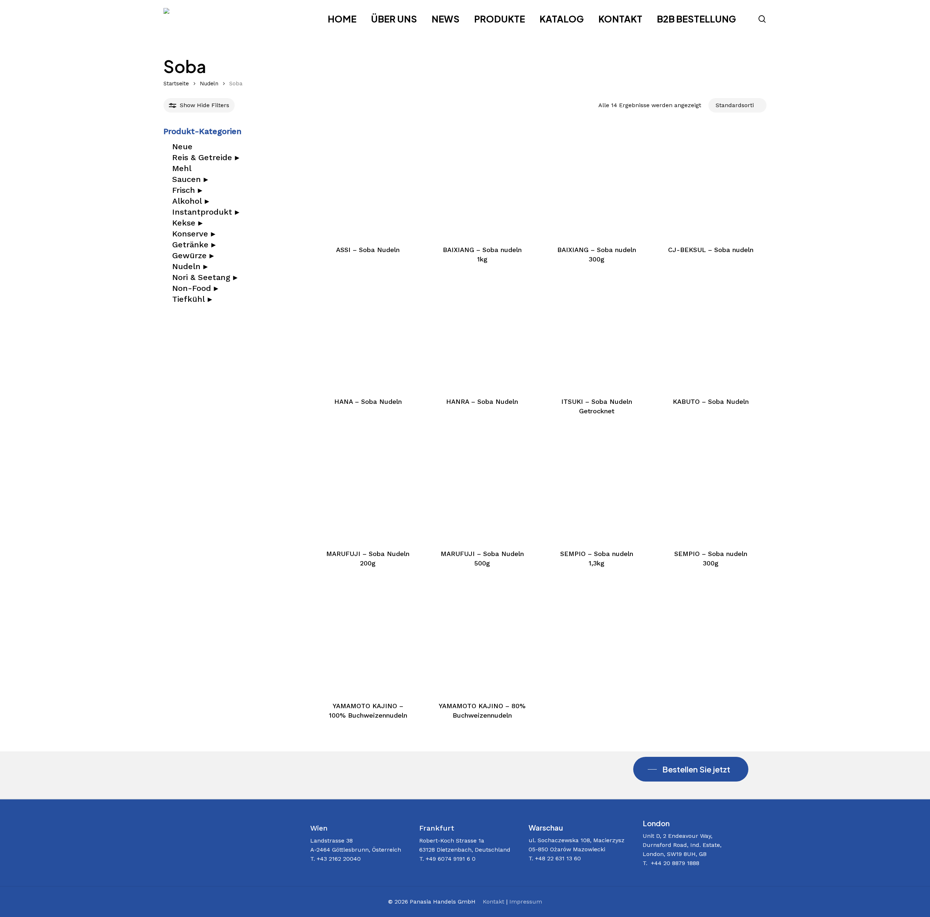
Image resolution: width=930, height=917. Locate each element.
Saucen (190, 179)
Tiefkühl (192, 299)
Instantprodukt (205, 212)
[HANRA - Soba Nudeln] (482, 334)
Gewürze (193, 255)
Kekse (187, 223)
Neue (182, 146)
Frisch (187, 190)
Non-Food (195, 288)
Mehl (181, 168)
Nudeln (209, 83)
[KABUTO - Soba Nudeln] (711, 334)
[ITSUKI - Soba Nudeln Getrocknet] (596, 334)
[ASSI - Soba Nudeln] (368, 182)
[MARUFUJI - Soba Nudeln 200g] (368, 486)
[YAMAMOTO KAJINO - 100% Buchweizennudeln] (368, 638)
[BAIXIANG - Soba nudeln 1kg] (482, 182)
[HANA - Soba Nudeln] (368, 334)
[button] (691, 769)
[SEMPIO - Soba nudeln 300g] (711, 486)
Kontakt (493, 901)
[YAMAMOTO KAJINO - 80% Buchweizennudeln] (482, 638)
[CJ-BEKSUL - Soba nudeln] (711, 182)
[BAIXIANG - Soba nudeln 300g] (596, 182)
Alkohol (190, 201)
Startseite (176, 83)
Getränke (193, 244)
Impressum (525, 901)
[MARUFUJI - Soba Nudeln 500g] (482, 486)
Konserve (193, 234)
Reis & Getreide (205, 157)
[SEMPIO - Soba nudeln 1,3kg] (596, 486)
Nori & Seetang (204, 277)
